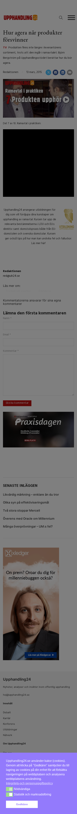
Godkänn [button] (22, 804)
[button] (55, 804)
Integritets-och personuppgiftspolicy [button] (29, 783)
